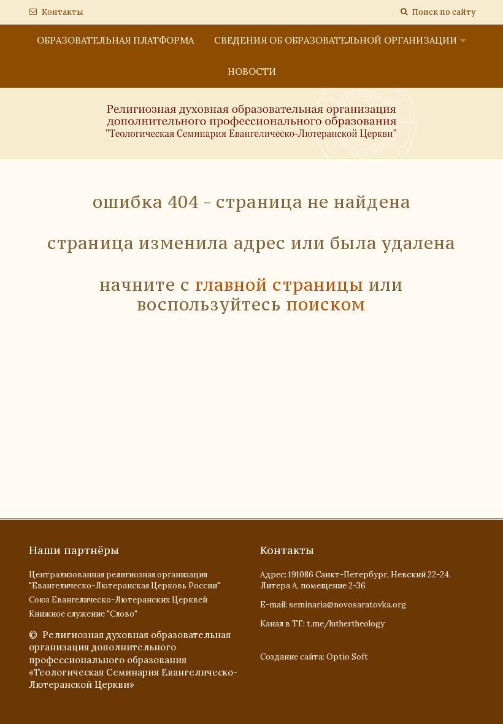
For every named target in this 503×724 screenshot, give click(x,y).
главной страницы (279, 285)
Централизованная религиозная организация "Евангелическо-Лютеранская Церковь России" (124, 580)
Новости (252, 71)
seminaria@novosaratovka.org (347, 604)
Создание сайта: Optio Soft (314, 657)
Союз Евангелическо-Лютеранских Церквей (118, 600)
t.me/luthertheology (346, 623)
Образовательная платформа (115, 40)
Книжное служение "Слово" (83, 614)
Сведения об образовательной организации (335, 40)
